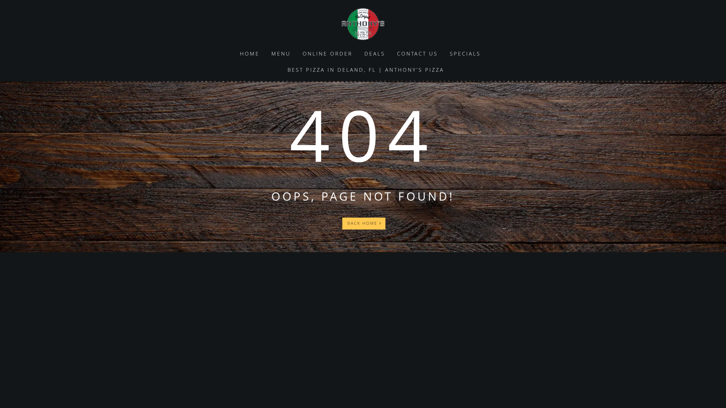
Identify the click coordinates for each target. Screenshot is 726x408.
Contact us (417, 53)
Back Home (363, 223)
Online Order (328, 53)
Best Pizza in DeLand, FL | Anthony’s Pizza (366, 69)
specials (465, 53)
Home (249, 53)
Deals (374, 53)
